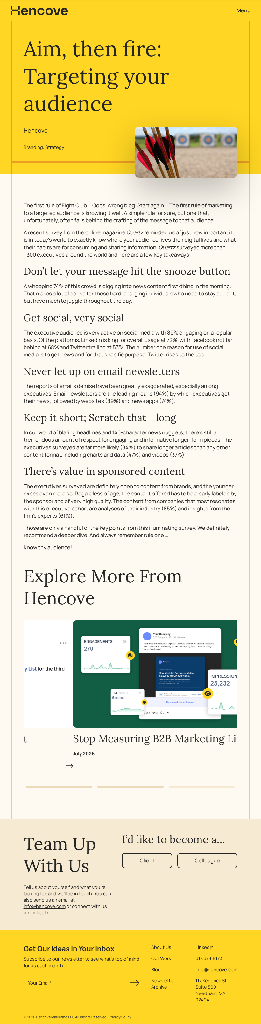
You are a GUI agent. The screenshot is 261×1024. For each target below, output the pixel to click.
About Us (161, 947)
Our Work (161, 958)
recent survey (45, 232)
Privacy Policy (120, 1016)
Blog (156, 969)
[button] (59, 787)
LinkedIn (39, 912)
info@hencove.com (45, 906)
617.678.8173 (208, 958)
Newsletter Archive (163, 983)
